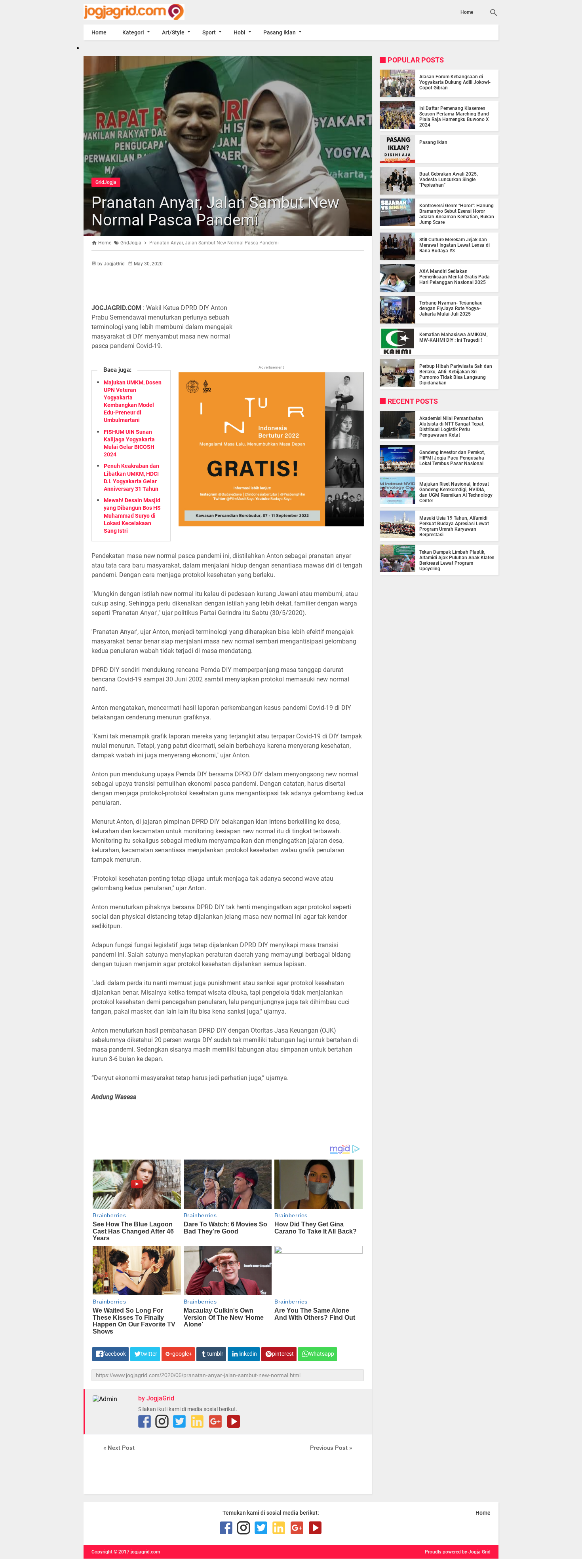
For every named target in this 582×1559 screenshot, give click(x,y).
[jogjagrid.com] (146, 12)
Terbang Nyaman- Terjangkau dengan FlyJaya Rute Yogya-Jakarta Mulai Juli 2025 (451, 308)
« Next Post (119, 1447)
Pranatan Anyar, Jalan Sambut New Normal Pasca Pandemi (215, 211)
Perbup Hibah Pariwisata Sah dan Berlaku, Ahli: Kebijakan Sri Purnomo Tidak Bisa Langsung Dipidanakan (455, 374)
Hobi (239, 32)
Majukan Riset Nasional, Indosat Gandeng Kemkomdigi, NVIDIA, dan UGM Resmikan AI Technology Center (456, 492)
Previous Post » (331, 1447)
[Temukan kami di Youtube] (233, 1421)
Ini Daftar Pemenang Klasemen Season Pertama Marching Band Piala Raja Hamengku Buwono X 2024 (454, 117)
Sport (209, 32)
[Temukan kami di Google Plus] (215, 1421)
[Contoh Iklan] (271, 524)
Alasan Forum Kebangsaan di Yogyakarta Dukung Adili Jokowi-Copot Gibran (455, 82)
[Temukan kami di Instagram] (162, 1421)
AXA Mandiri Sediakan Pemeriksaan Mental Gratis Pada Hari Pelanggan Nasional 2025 (454, 277)
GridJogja (105, 182)
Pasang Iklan (279, 32)
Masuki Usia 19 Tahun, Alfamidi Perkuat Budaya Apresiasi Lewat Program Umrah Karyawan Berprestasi (454, 526)
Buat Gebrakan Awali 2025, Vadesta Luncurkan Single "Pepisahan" (448, 179)
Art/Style (173, 32)
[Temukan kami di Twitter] (179, 1421)
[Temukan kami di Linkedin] (197, 1421)
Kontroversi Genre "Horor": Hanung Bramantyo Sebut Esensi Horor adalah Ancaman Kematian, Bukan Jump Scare (456, 214)
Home (466, 12)
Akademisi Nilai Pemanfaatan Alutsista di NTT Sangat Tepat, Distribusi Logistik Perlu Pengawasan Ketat (452, 426)
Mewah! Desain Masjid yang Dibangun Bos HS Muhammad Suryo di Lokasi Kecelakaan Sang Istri (132, 515)
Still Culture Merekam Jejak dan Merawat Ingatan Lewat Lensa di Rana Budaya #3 (454, 245)
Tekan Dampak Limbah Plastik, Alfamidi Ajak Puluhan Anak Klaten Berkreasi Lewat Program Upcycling (457, 560)
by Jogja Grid (476, 1552)
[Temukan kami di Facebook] (144, 1421)
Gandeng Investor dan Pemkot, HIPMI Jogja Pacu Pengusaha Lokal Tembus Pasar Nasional (452, 457)
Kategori (133, 32)
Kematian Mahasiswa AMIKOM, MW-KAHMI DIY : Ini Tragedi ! (453, 337)
